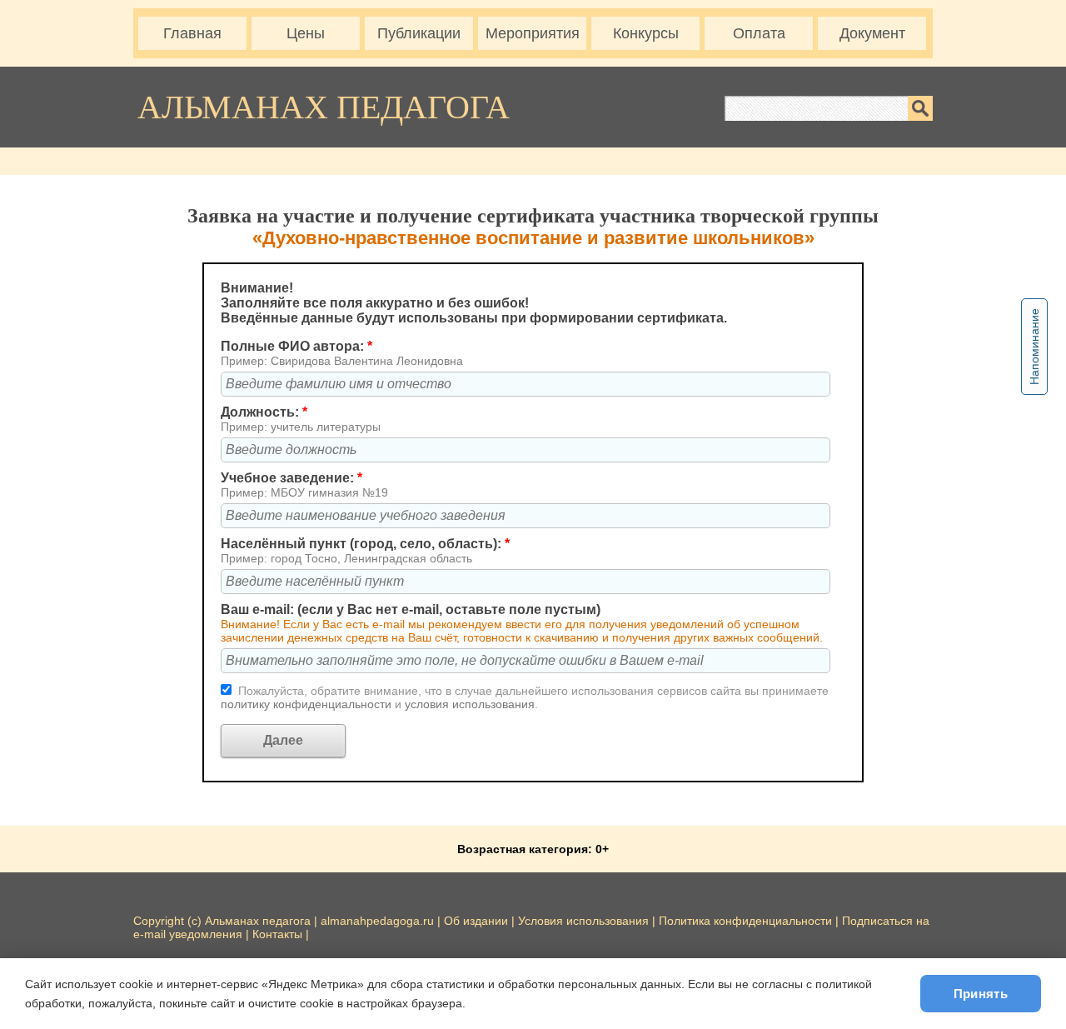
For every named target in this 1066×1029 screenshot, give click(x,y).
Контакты (277, 934)
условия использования (470, 704)
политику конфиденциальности (308, 704)
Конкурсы (646, 33)
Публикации (419, 33)
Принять (981, 994)
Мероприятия (533, 33)
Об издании (476, 920)
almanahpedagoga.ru (379, 920)
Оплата (759, 33)
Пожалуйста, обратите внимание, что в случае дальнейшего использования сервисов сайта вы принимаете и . (525, 697)
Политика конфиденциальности (745, 920)
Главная (192, 33)
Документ (872, 33)
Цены (305, 33)
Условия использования (583, 920)
